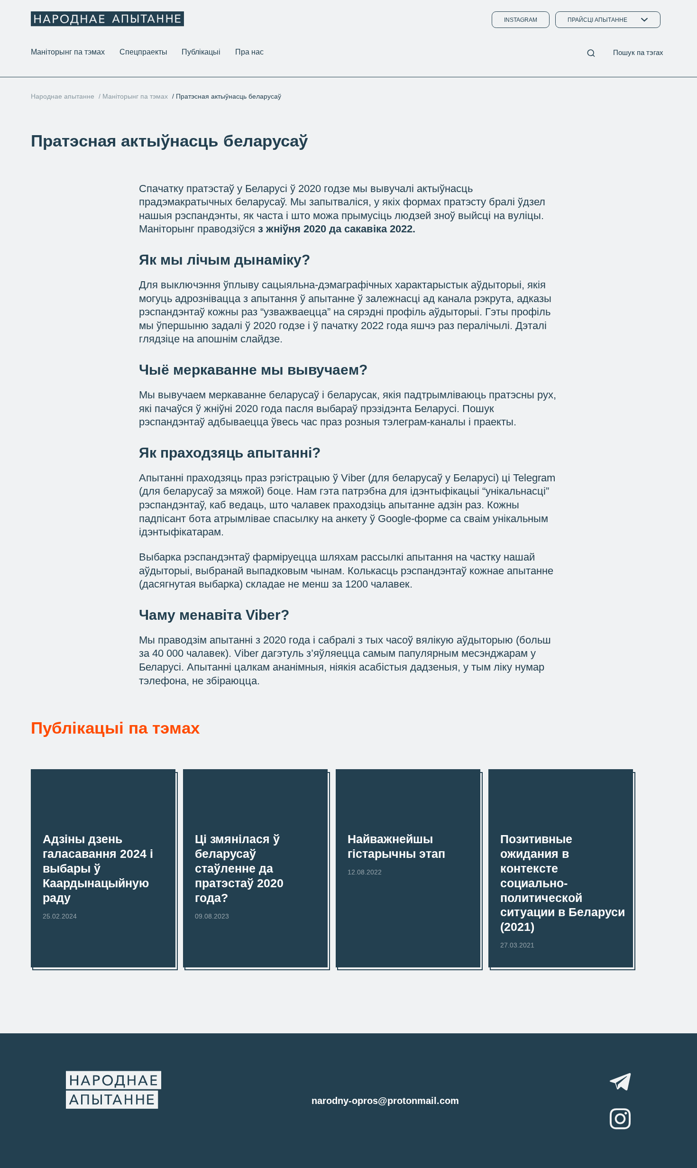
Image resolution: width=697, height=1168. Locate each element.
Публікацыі (201, 51)
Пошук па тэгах (638, 52)
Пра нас (249, 51)
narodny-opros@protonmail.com (385, 1100)
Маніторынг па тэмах (68, 51)
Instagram (520, 20)
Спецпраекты (143, 51)
